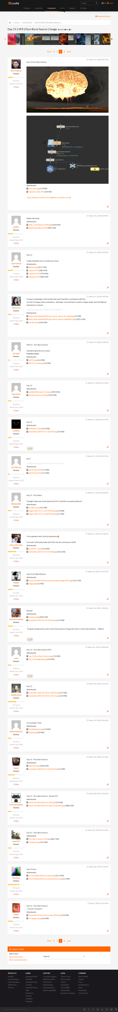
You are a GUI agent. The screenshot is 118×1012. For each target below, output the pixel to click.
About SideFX (83, 976)
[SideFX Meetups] (102, 1009)
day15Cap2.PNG (35, 470)
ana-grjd (16, 353)
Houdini (10, 976)
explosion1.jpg (34, 766)
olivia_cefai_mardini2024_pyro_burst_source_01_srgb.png (51, 316)
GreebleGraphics (16, 805)
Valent (16, 768)
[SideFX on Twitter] (89, 1009)
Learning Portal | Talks (31, 989)
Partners (11, 988)
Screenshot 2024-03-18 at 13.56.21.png (44, 696)
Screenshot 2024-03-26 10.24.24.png (43, 769)
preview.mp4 (33, 322)
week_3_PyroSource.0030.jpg (40, 225)
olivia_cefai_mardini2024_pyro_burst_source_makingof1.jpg (51, 319)
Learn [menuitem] (62, 8)
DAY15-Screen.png (35, 363)
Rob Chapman (16, 71)
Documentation (48, 988)
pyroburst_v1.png (35, 548)
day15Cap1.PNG (35, 473)
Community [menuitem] (51, 8)
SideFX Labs (12, 985)
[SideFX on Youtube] (111, 1009)
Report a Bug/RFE (49, 990)
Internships (82, 990)
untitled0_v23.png (35, 428)
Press (80, 982)
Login (111, 3)
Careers (81, 979)
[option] (12, 39)
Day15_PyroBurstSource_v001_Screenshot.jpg (46, 805)
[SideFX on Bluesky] (98, 1009)
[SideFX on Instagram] (93, 1009)
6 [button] (61, 47)
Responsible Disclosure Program (68, 991)
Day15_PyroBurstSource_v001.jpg (41, 802)
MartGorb (16, 394)
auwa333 (16, 841)
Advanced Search (103, 16)
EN (105, 3)
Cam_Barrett (16, 467)
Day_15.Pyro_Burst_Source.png (40, 656)
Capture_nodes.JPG (36, 192)
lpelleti (16, 227)
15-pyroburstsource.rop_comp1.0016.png (44, 915)
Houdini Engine (13, 979)
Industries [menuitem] (39, 8)
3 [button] (56, 47)
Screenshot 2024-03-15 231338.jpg (42, 552)
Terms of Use (65, 976)
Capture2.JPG (33, 277)
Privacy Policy (66, 979)
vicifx (16, 658)
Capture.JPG (33, 270)
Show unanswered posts (18, 960)
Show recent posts (16, 957)
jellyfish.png (33, 267)
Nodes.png (32, 732)
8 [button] (65, 47)
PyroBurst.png (34, 507)
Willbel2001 (16, 504)
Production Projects (30, 994)
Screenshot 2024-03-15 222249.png (42, 431)
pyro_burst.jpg (34, 188)
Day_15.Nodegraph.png (37, 659)
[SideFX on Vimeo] (107, 1009)
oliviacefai (16, 308)
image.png (32, 583)
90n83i (16, 583)
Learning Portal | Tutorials (31, 978)
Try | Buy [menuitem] (83, 8)
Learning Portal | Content (31, 983)
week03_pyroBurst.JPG (37, 228)
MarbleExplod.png (35, 729)
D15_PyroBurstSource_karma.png (41, 875)
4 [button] (58, 47)
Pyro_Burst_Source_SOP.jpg (39, 839)
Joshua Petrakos (16, 545)
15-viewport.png (34, 918)
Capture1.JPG (33, 273)
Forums (16, 23)
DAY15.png (32, 360)
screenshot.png (34, 842)
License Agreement (65, 983)
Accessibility (65, 988)
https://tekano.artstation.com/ (38, 197)
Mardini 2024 (27, 23)
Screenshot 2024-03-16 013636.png (42, 620)
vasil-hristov (16, 263)
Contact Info (83, 993)
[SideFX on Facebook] (84, 1009)
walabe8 (16, 431)
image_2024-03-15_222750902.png (42, 511)
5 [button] (60, 47)
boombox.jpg (33, 617)
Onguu (16, 914)
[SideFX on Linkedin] (116, 1009)
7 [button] (63, 47)
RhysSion (16, 878)
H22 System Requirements (48, 983)
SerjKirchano (16, 695)
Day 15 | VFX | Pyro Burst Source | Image (48, 23)
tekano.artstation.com (60, 197)
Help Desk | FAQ (49, 979)
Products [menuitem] (27, 8)
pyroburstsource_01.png (38, 395)
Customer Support (50, 976)
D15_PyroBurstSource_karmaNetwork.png (45, 879)
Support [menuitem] (72, 8)
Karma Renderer (14, 982)
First (49, 51)
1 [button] (53, 47)
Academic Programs (29, 1000)
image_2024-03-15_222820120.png (42, 514)
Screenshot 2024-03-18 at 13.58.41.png (44, 693)
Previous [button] (5, 39)
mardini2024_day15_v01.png (39, 392)
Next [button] (111, 39)
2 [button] (55, 47)
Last (69, 51)
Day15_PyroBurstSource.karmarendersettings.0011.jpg (50, 580)
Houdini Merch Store (83, 986)
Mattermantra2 (16, 731)
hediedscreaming (16, 619)
